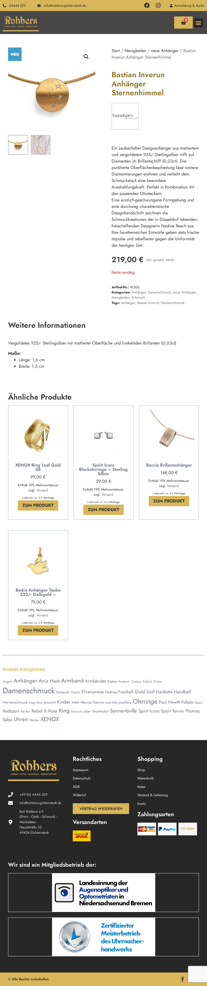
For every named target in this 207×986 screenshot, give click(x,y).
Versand (42, 490)
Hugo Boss (36, 702)
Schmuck (138, 297)
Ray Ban (25, 711)
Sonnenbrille (123, 710)
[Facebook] (147, 5)
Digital (75, 692)
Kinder (63, 701)
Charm (157, 681)
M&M (75, 702)
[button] (198, 22)
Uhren (21, 719)
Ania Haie (49, 680)
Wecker (34, 720)
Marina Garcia (92, 702)
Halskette (164, 692)
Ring (64, 711)
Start (116, 51)
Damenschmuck (159, 292)
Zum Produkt (38, 505)
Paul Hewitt (169, 702)
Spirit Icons (149, 711)
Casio (147, 681)
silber (87, 711)
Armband (72, 680)
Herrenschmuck (15, 702)
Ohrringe (145, 701)
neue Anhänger (164, 51)
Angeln (7, 681)
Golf (150, 692)
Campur (136, 681)
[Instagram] (158, 5)
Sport (166, 711)
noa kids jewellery (118, 702)
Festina (111, 692)
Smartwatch (100, 711)
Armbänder (95, 681)
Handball (182, 692)
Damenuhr (63, 692)
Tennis (178, 711)
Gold (140, 691)
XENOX (49, 719)
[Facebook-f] (182, 979)
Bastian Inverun (148, 302)
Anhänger (139, 292)
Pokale (187, 702)
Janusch (50, 702)
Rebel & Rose (44, 711)
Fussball (125, 692)
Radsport (11, 711)
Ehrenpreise (92, 692)
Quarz (199, 702)
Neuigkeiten (135, 51)
